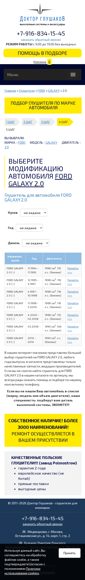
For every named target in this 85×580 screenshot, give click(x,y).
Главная (10, 90)
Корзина (42, 62)
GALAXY (54, 90)
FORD (41, 90)
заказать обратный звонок (41, 39)
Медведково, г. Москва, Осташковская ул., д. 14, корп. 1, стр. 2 (42, 534)
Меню (12, 74)
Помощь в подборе (42, 53)
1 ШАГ (10, 122)
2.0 (7, 147)
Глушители (27, 90)
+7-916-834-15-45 (41, 33)
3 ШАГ (45, 122)
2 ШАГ (27, 122)
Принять (69, 553)
